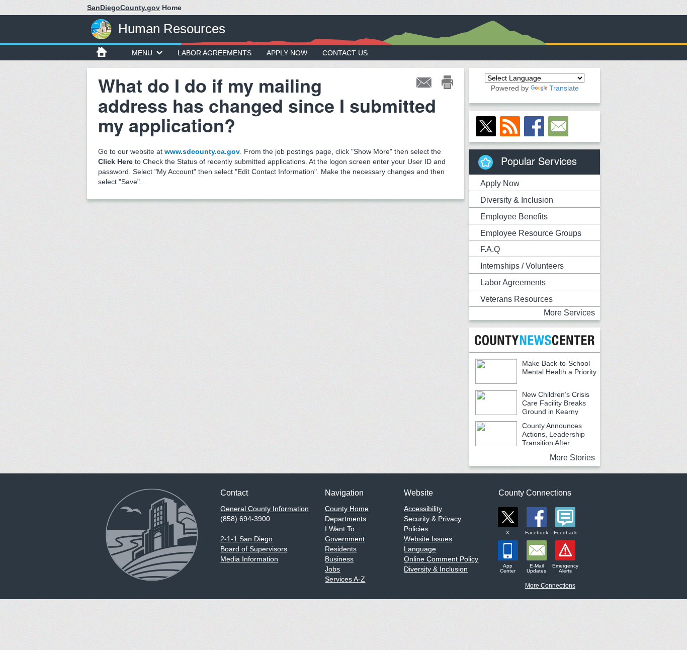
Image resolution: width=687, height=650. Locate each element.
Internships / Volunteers (522, 266)
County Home (347, 509)
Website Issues (428, 539)
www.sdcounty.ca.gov (202, 151)
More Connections (550, 585)
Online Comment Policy (441, 559)
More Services (569, 312)
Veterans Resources (516, 299)
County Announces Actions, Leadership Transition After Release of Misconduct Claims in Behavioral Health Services (530, 443)
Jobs (332, 569)
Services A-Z (345, 579)
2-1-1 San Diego (246, 539)
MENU (142, 53)
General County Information (264, 509)
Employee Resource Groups (530, 233)
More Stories (572, 457)
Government (345, 539)
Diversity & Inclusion (516, 200)
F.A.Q (490, 249)
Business (339, 559)
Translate (564, 88)
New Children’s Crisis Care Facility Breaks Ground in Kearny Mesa (532, 407)
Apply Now (287, 53)
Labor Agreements (214, 53)
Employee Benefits (514, 216)
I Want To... (343, 529)
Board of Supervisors (253, 549)
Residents (341, 549)
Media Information (249, 559)
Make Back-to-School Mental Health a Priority (559, 367)
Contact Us (345, 53)
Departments (345, 519)
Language (420, 549)
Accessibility (423, 509)
